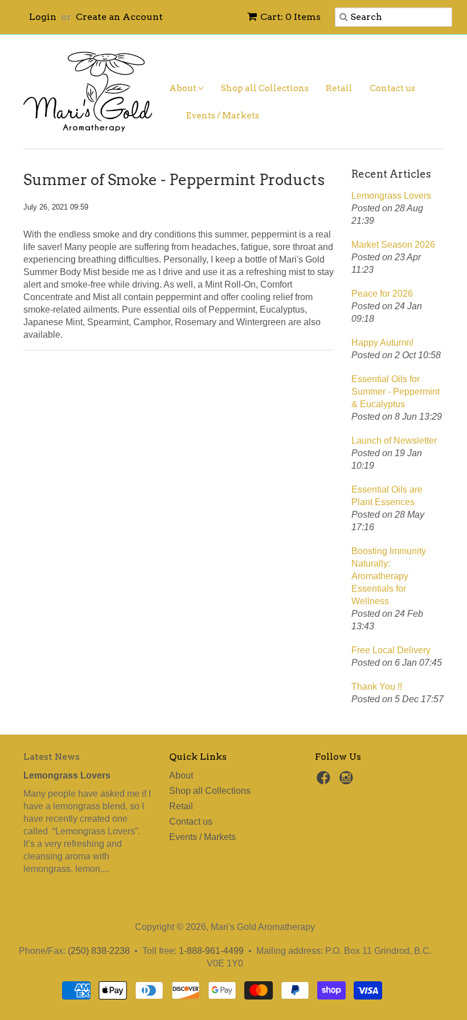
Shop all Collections (265, 88)
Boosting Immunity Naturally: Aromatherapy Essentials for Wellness (388, 576)
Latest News (51, 756)
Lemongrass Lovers (391, 195)
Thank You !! (376, 686)
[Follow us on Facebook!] (325, 781)
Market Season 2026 (393, 244)
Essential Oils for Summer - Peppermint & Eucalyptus (395, 391)
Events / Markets (222, 115)
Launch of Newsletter (394, 440)
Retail (339, 88)
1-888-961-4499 (211, 951)
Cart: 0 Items (290, 16)
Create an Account (119, 16)
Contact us (392, 88)
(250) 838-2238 (99, 951)
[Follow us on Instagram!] (348, 781)
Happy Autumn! (382, 342)
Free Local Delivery (391, 650)
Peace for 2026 (382, 293)
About (183, 88)
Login (42, 16)
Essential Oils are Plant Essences (387, 496)
